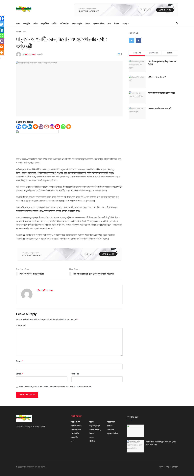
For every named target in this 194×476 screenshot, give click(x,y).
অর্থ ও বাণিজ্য (64, 23)
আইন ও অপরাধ (76, 426)
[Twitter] (24, 126)
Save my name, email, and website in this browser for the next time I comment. (55, 386)
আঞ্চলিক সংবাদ (76, 429)
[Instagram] (52, 126)
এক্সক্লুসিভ (26, 23)
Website (75, 374)
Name (19, 361)
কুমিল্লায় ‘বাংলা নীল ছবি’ (157, 77)
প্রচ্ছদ (18, 23)
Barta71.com (30, 54)
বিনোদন (87, 23)
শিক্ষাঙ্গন (116, 23)
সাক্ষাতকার (110, 429)
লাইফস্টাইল (111, 422)
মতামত (91, 437)
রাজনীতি (54, 23)
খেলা (109, 23)
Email (19, 373)
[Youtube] (57, 126)
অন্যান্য (124, 23)
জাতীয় (35, 23)
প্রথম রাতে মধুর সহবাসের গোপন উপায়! (161, 93)
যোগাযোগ (175, 467)
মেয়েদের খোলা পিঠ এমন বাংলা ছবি (159, 108)
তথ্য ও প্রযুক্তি (77, 23)
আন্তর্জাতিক (45, 23)
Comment (20, 325)
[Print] (35, 126)
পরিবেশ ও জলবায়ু (94, 429)
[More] (68, 126)
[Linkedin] (29, 126)
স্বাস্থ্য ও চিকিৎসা (99, 23)
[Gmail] (46, 126)
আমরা (167, 467)
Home (18, 31)
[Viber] (40, 126)
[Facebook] (18, 126)
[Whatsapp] (63, 126)
